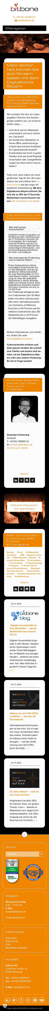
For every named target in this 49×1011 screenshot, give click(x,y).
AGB (8, 944)
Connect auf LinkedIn (17, 448)
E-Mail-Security (19, 557)
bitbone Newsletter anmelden (24, 506)
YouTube (42, 1000)
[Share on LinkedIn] (15, 480)
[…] (11, 670)
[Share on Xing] (32, 480)
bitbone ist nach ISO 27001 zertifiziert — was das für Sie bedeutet (24, 716)
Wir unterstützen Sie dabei (25, 201)
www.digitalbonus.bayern (19, 339)
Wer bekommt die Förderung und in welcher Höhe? (24, 259)
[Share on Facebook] (26, 480)
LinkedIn (7, 1000)
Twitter (14, 1000)
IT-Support (14, 565)
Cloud (20, 552)
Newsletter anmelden (16, 948)
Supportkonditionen (15, 917)
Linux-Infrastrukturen (17, 568)
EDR (22, 555)
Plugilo (35, 1000)
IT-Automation (34, 560)
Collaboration (32, 552)
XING (28, 1000)
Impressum (11, 938)
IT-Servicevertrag (34, 563)
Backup (10, 552)
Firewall (32, 557)
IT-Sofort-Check (29, 565)
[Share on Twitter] (21, 480)
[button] (5, 1006)
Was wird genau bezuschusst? (17, 228)
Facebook (21, 1000)
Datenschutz (12, 941)
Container (11, 555)
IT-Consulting (15, 563)
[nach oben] (24, 834)
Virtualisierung (22, 576)
